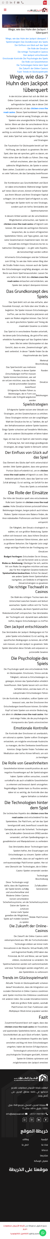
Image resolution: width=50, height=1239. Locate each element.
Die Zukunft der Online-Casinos (33, 68)
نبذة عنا (44, 1145)
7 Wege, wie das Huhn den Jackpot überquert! (26, 38)
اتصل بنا (25, 1145)
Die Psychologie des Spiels (35, 58)
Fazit (19, 72)
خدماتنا (45, 1150)
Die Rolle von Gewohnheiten (35, 62)
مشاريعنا (44, 1155)
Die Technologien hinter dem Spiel (32, 65)
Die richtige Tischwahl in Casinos (33, 52)
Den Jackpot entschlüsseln (35, 55)
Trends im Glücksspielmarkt (35, 72)
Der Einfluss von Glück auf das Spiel (31, 45)
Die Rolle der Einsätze (38, 48)
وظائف (25, 1139)
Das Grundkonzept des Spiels (34, 42)
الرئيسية (42, 17)
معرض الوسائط (41, 1161)
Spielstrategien (13, 42)
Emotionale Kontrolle (12, 58)
